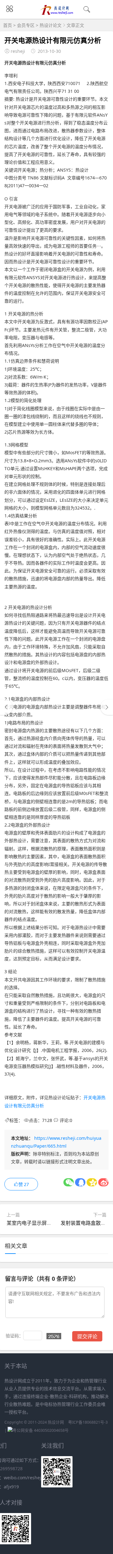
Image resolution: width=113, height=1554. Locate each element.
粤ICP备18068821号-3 (88, 1422)
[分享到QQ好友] (80, 1182)
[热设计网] (56, 13)
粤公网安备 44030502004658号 (41, 1430)
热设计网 (56, 1422)
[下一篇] (106, 707)
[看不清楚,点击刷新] (53, 1336)
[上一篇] (6, 707)
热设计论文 (51, 25)
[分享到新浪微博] (103, 1182)
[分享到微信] (68, 1182)
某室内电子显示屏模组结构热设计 (44, 1223)
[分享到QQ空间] (92, 1182)
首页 (7, 25)
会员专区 (26, 25)
